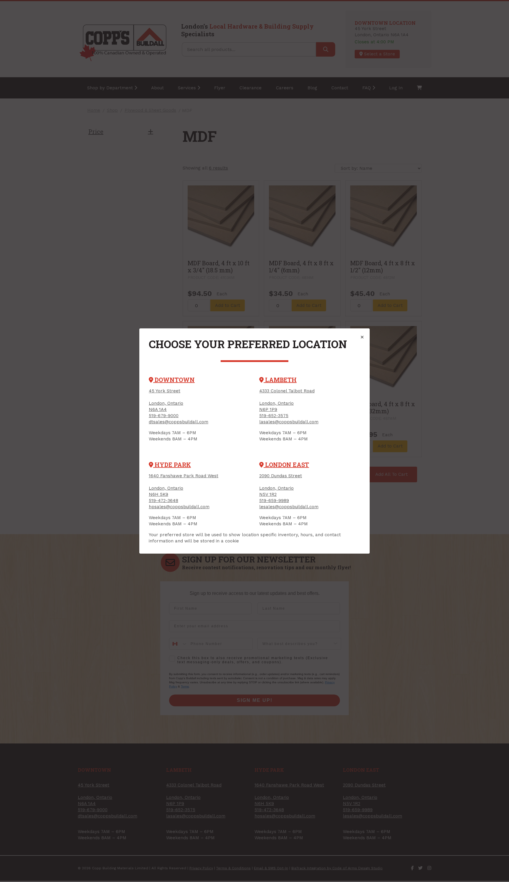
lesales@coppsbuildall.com (288, 506)
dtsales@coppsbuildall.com (178, 421)
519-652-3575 (273, 415)
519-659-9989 (274, 500)
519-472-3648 (163, 500)
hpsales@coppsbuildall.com (179, 506)
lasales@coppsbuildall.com (288, 421)
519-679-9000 (164, 415)
